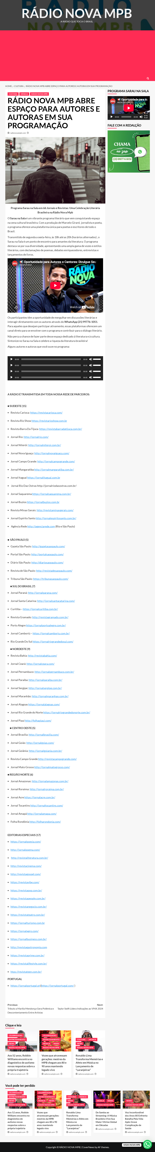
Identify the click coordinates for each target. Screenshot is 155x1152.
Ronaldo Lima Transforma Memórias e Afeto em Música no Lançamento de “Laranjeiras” (89, 1062)
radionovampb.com (18, 133)
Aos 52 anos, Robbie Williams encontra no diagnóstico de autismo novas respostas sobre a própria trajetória (21, 1062)
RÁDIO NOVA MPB (76, 13)
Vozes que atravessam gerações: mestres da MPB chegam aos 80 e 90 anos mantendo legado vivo (54, 1062)
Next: (80, 1006)
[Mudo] (90, 359)
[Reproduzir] (11, 359)
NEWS (11, 1043)
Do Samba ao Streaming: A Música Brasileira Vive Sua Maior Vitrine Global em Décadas (106, 1118)
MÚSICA (24, 94)
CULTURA (13, 94)
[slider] (97, 359)
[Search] (148, 78)
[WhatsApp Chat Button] (147, 1144)
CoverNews (88, 1147)
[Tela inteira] (145, 116)
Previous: (31, 1008)
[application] (55, 359)
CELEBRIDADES (15, 1035)
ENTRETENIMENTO (17, 1039)
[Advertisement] (77, 53)
